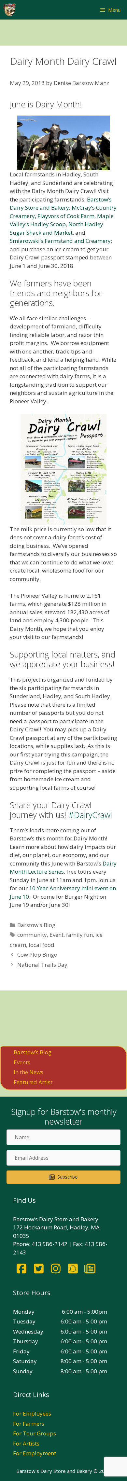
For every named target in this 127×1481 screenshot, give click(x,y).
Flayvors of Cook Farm (65, 216)
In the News (28, 1072)
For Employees (32, 1413)
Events (22, 1062)
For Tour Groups (34, 1433)
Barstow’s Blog (32, 1052)
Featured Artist (33, 1082)
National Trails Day (42, 964)
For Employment (34, 1453)
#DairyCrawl (90, 814)
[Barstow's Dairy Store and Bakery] (9, 10)
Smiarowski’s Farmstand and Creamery (60, 240)
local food (41, 944)
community (32, 934)
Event (56, 934)
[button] (63, 1176)
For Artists (26, 1443)
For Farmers (28, 1423)
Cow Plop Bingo (37, 954)
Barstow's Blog (36, 925)
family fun (79, 934)
